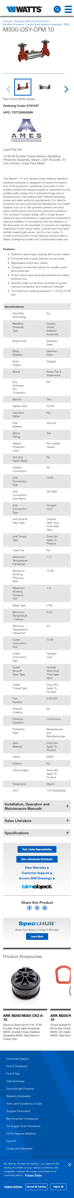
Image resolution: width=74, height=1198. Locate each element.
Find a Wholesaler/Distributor (37, 859)
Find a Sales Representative (37, 849)
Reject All (58, 1186)
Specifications (17, 833)
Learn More (37, 936)
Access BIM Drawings (35, 878)
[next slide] (63, 87)
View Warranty (35, 867)
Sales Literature (18, 820)
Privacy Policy (33, 1175)
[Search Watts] (57, 9)
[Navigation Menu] (68, 9)
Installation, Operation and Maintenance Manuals (27, 806)
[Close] (70, 1165)
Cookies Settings (13, 1186)
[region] (37, 1178)
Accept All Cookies (36, 1186)
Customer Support (35, 873)
